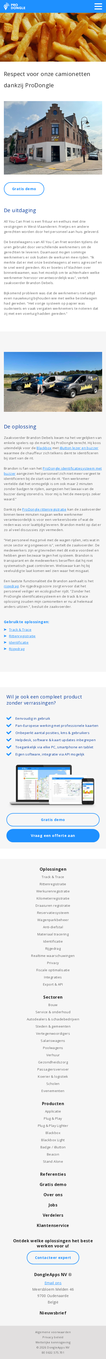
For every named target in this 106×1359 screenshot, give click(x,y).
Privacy (53, 963)
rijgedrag (11, 586)
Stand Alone (53, 1161)
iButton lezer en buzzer (79, 448)
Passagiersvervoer (53, 1069)
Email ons (53, 1282)
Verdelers (53, 1215)
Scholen (53, 1083)
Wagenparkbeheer (53, 920)
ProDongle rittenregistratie (44, 509)
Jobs (53, 1205)
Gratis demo (24, 188)
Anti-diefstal (53, 927)
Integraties (53, 977)
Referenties (53, 1174)
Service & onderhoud (53, 1012)
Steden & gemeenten (53, 1026)
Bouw (53, 1004)
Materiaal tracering (53, 934)
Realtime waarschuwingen (53, 955)
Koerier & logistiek (53, 1076)
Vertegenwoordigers (53, 1033)
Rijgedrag (17, 648)
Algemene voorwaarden (53, 1332)
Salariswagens (53, 1040)
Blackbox (44, 448)
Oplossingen (53, 869)
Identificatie (19, 642)
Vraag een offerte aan (53, 835)
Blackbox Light (53, 1140)
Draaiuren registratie (53, 905)
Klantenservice (53, 1225)
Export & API (53, 984)
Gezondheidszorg (53, 1062)
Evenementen (52, 1090)
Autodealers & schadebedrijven (53, 1019)
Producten (53, 1103)
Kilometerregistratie (53, 898)
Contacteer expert (53, 1257)
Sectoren (53, 997)
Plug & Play (53, 1118)
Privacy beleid (53, 1337)
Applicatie (53, 1111)
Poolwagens (53, 1047)
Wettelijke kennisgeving (53, 1342)
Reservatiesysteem (53, 912)
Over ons (53, 1195)
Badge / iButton (53, 1147)
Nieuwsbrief (53, 1313)
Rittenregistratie (22, 636)
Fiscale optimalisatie (53, 970)
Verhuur (53, 1055)
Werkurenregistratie (53, 891)
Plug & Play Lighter (53, 1125)
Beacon (53, 1154)
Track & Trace (20, 629)
